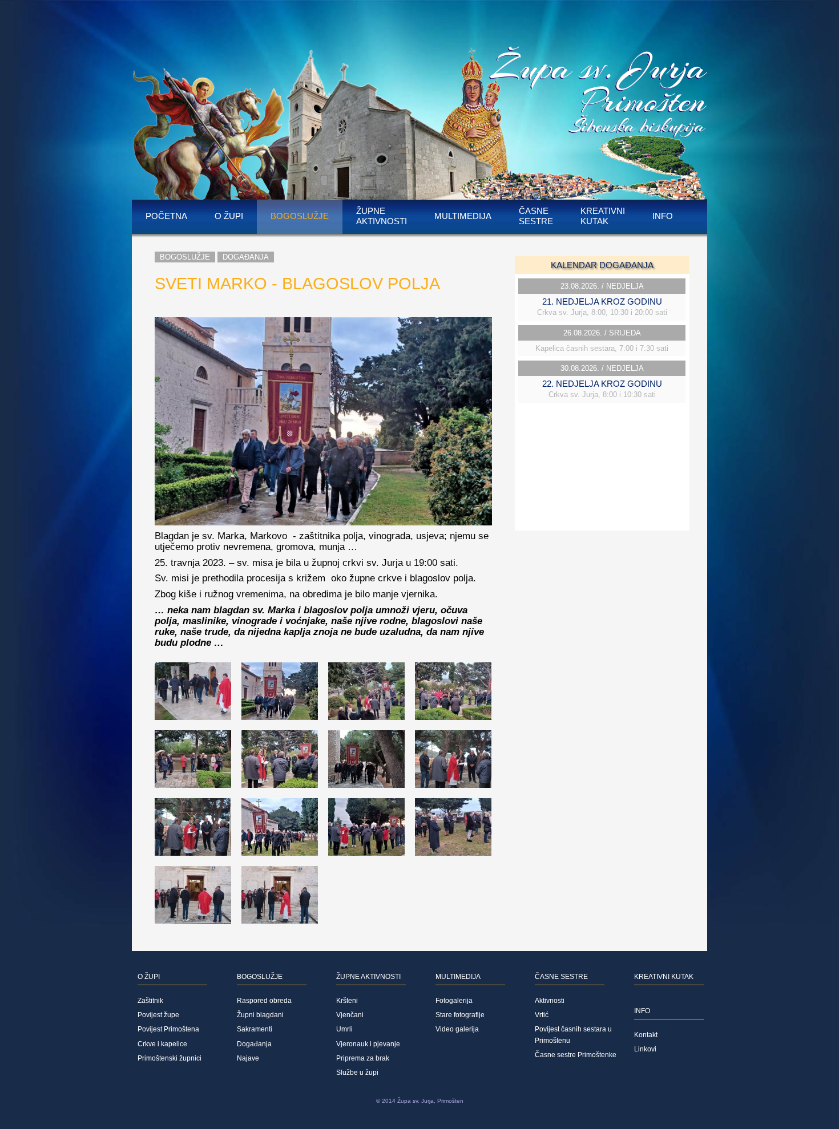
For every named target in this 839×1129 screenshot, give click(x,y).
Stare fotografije (460, 1015)
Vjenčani (350, 1015)
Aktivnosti (549, 1001)
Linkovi (645, 1049)
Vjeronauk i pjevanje (368, 1044)
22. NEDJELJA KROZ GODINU (602, 384)
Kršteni (347, 1001)
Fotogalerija (454, 1001)
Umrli (344, 1029)
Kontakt (646, 1035)
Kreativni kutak (602, 216)
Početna (166, 216)
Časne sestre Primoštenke (575, 1055)
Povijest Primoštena (168, 1029)
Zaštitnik (150, 1001)
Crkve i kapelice (162, 1044)
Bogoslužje (300, 216)
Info (662, 216)
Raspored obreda (264, 1001)
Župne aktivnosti (381, 216)
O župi (229, 216)
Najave (248, 1058)
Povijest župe (158, 1015)
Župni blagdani (260, 1015)
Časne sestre (536, 216)
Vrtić (541, 1015)
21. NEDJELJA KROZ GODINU (602, 301)
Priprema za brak (362, 1058)
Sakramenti (254, 1029)
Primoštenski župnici (169, 1058)
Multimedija (462, 216)
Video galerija (457, 1029)
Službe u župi (357, 1073)
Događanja (246, 257)
